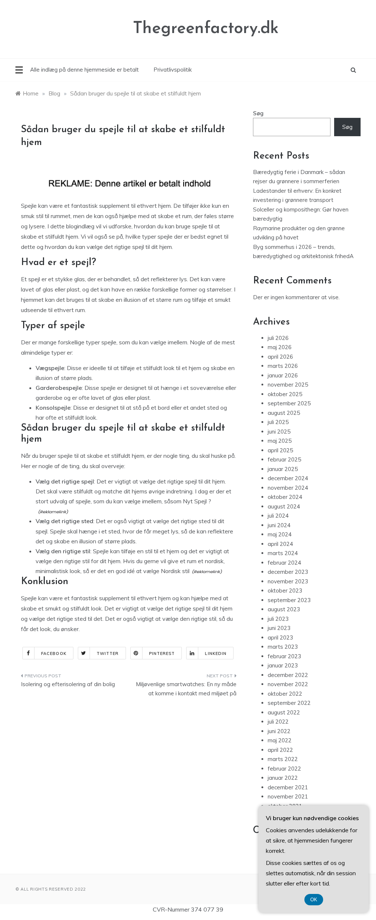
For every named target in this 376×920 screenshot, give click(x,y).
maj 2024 (280, 534)
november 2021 (288, 796)
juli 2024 (278, 515)
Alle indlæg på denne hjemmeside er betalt (84, 69)
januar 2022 (283, 777)
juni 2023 (279, 627)
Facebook (53, 653)
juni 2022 (279, 731)
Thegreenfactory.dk (206, 29)
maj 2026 (280, 347)
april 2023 (280, 637)
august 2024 (284, 506)
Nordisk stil (175, 571)
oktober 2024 (285, 496)
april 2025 (280, 450)
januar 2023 (283, 665)
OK (313, 899)
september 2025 (289, 403)
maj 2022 (280, 740)
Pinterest (162, 653)
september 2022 (289, 702)
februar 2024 (284, 562)
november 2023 (288, 581)
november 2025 (288, 384)
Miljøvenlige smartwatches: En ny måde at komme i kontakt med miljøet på (186, 689)
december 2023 (288, 571)
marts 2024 (283, 553)
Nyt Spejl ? (197, 501)
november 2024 (288, 487)
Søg (258, 113)
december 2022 (288, 674)
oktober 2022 (285, 693)
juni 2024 (279, 525)
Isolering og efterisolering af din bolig (68, 684)
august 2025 (284, 412)
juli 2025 (278, 422)
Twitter (108, 653)
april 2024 (280, 543)
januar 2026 (283, 375)
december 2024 (288, 478)
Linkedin (216, 653)
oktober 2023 (285, 590)
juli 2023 (278, 618)
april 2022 (280, 749)
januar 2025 (283, 469)
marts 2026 (283, 365)
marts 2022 (283, 759)
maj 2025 (280, 440)
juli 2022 (278, 721)
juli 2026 (278, 337)
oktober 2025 (285, 394)
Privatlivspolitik (172, 69)
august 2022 (284, 712)
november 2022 (288, 684)
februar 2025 (284, 459)
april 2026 (280, 356)
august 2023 (284, 609)
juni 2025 (279, 431)
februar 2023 (284, 656)
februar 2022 (284, 768)
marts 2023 (283, 646)
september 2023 (289, 600)
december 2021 (288, 787)
